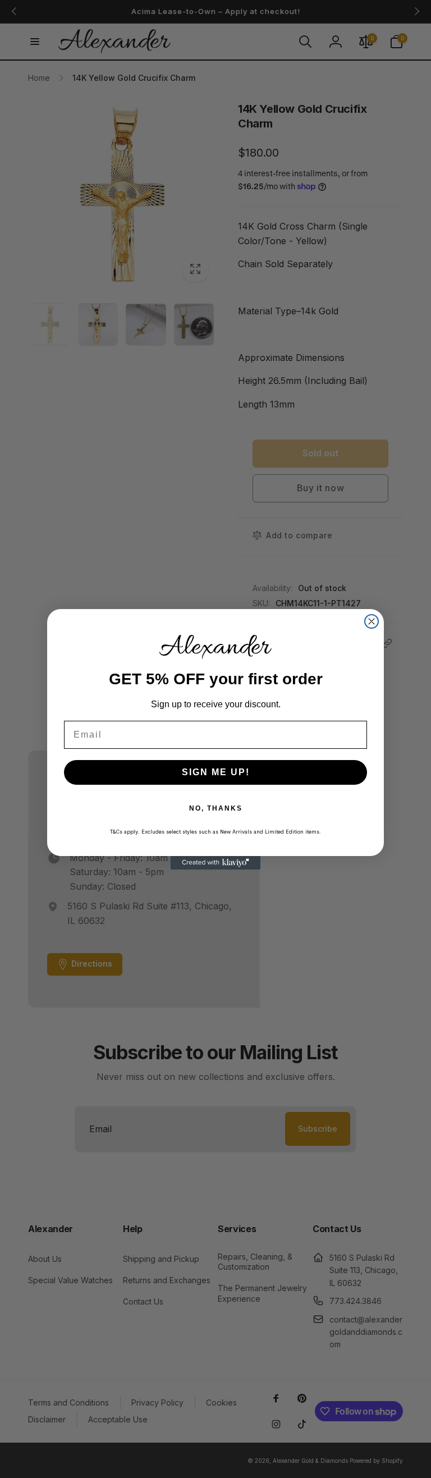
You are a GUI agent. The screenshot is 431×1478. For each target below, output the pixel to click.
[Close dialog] (371, 621)
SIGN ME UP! (216, 772)
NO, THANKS (215, 808)
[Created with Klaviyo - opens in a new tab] (215, 863)
